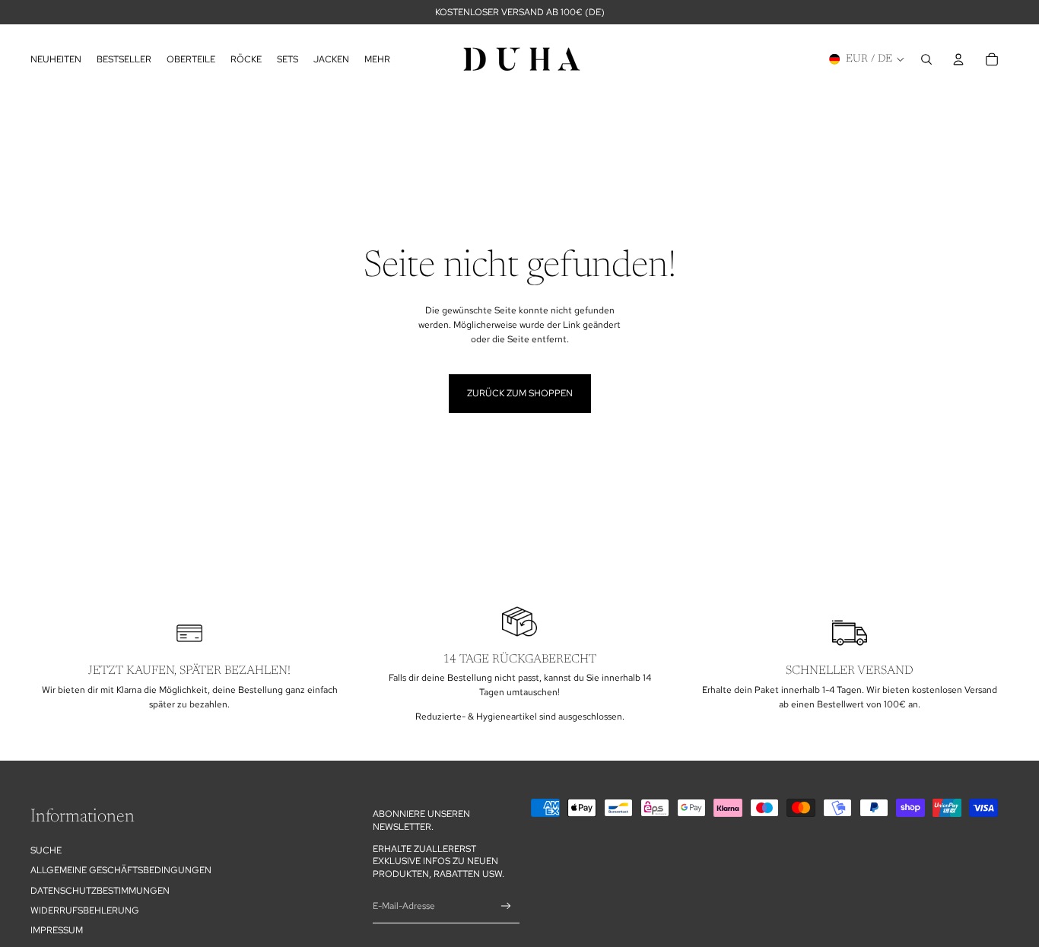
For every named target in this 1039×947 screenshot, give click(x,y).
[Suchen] (926, 59)
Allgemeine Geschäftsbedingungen (120, 870)
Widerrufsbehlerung (84, 910)
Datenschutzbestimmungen (100, 890)
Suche (46, 850)
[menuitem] (377, 59)
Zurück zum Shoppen (520, 393)
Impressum (56, 930)
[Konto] (958, 59)
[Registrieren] (506, 906)
